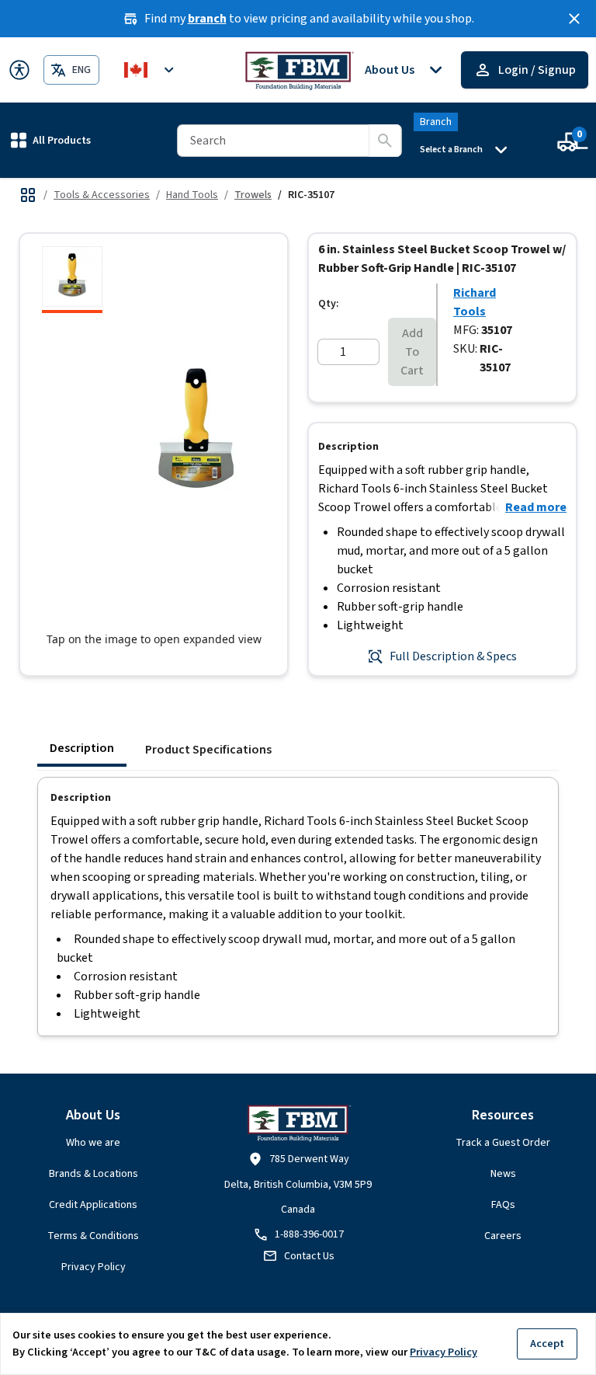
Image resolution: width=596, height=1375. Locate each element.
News (503, 1174)
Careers (503, 1236)
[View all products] (28, 195)
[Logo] (298, 70)
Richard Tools (474, 302)
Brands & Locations (93, 1174)
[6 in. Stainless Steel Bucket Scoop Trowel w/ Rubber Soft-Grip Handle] (72, 279)
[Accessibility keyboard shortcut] (19, 70)
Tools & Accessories (102, 195)
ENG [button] (81, 70)
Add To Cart (412, 352)
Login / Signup (537, 69)
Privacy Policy (93, 1267)
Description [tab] (82, 748)
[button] (51, 140)
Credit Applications (93, 1205)
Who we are (93, 1142)
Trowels (253, 195)
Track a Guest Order (503, 1142)
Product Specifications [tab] (208, 749)
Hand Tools (192, 195)
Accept (547, 1343)
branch (207, 18)
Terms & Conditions (93, 1236)
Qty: (328, 304)
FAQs (503, 1205)
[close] (574, 19)
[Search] (385, 140)
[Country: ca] (151, 69)
